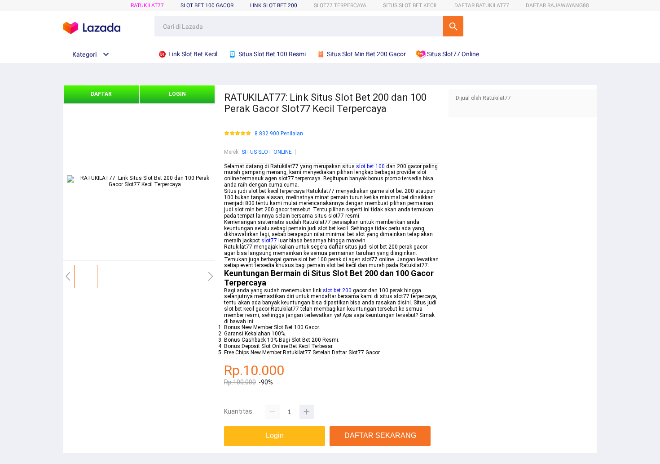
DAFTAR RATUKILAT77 (481, 5)
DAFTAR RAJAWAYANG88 (557, 5)
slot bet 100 (370, 166)
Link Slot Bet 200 (273, 5)
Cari (453, 26)
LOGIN (177, 94)
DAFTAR (101, 94)
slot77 (269, 240)
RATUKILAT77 (147, 5)
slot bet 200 (337, 290)
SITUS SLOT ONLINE (267, 152)
